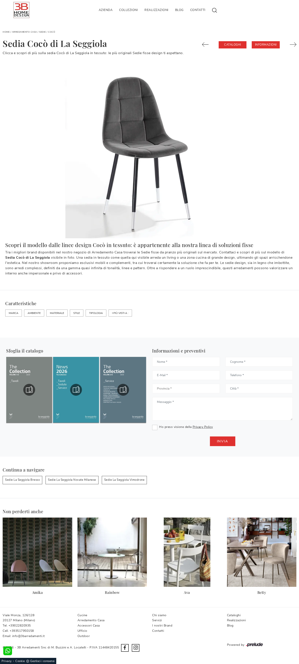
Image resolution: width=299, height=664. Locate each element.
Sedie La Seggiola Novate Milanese (72, 480)
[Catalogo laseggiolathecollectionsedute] (29, 390)
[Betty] (262, 552)
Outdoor (83, 636)
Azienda (106, 10)
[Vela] (207, 44)
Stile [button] (76, 313)
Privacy (7, 661)
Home (6, 32)
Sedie (42, 32)
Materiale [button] (57, 313)
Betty (261, 592)
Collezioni (128, 10)
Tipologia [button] (96, 313)
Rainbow (112, 592)
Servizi (157, 620)
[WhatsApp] (7, 650)
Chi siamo (159, 615)
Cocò (51, 32)
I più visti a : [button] (120, 313)
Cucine (82, 615)
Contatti (198, 10)
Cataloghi (232, 45)
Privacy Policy (203, 427)
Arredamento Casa (24, 32)
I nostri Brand (162, 625)
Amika (37, 592)
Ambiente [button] (34, 313)
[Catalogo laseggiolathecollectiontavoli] (76, 390)
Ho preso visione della (186, 427)
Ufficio (82, 631)
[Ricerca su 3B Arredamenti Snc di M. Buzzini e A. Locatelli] (214, 10)
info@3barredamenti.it (28, 636)
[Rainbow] (112, 552)
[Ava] (187, 552)
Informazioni (266, 45)
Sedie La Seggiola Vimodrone (124, 480)
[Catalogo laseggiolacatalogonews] (123, 390)
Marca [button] (13, 313)
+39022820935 (20, 625)
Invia (222, 441)
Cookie (20, 661)
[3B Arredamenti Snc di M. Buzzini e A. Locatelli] (21, 10)
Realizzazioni (156, 10)
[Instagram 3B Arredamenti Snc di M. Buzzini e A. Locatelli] (135, 648)
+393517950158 (22, 631)
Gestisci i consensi (42, 661)
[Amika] (37, 552)
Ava (187, 592)
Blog (179, 10)
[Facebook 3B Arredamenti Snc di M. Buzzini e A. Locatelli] (125, 648)
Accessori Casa (88, 625)
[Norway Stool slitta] (290, 44)
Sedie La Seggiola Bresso (22, 480)
